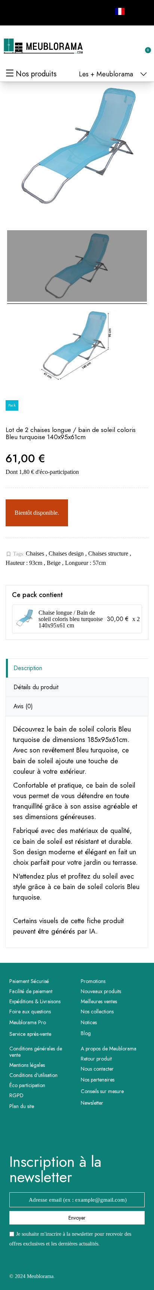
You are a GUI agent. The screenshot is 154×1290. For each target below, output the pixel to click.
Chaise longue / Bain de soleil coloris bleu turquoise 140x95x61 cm (70, 619)
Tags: (15, 554)
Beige (54, 563)
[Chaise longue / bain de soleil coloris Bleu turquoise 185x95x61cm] (77, 267)
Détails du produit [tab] (35, 687)
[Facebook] (14, 11)
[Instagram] (31, 11)
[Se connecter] (120, 47)
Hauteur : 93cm (25, 563)
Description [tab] (27, 668)
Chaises (36, 553)
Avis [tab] (23, 706)
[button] (108, 46)
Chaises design (67, 553)
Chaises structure (109, 553)
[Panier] (144, 46)
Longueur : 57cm (85, 563)
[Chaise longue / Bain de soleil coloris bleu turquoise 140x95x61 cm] (24, 619)
